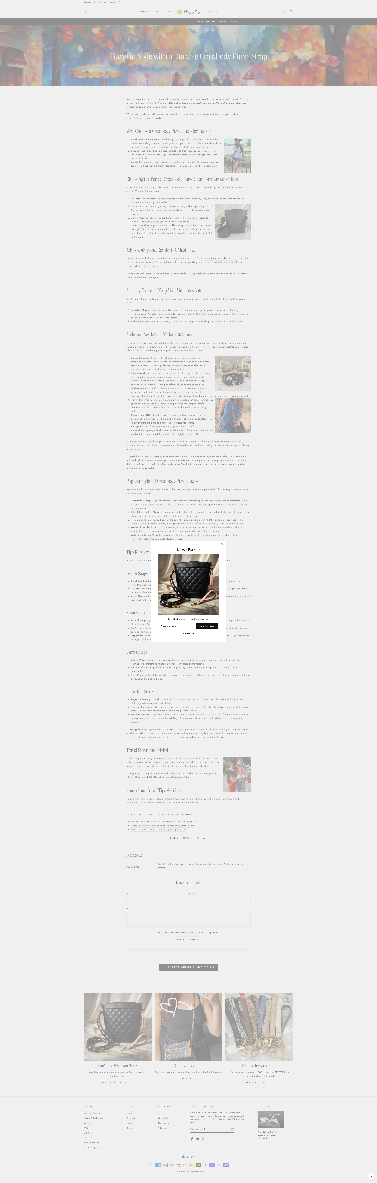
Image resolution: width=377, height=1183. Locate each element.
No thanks (188, 633)
